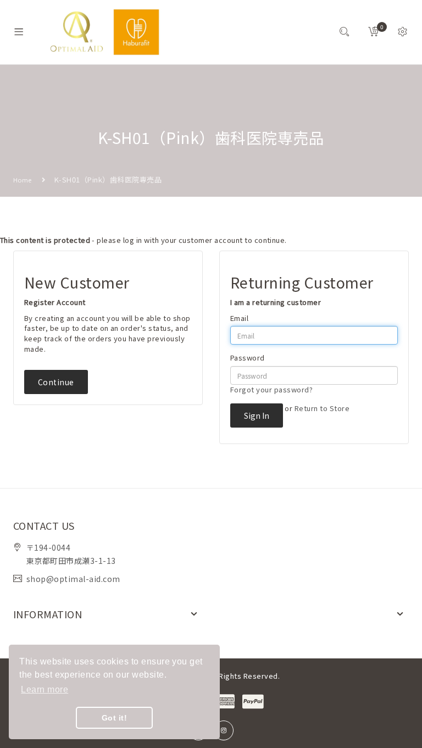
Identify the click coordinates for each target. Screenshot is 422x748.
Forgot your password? (271, 389)
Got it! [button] (114, 717)
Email (239, 318)
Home (22, 179)
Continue (56, 381)
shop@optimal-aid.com (73, 578)
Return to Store (322, 408)
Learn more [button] (44, 689)
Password (247, 358)
